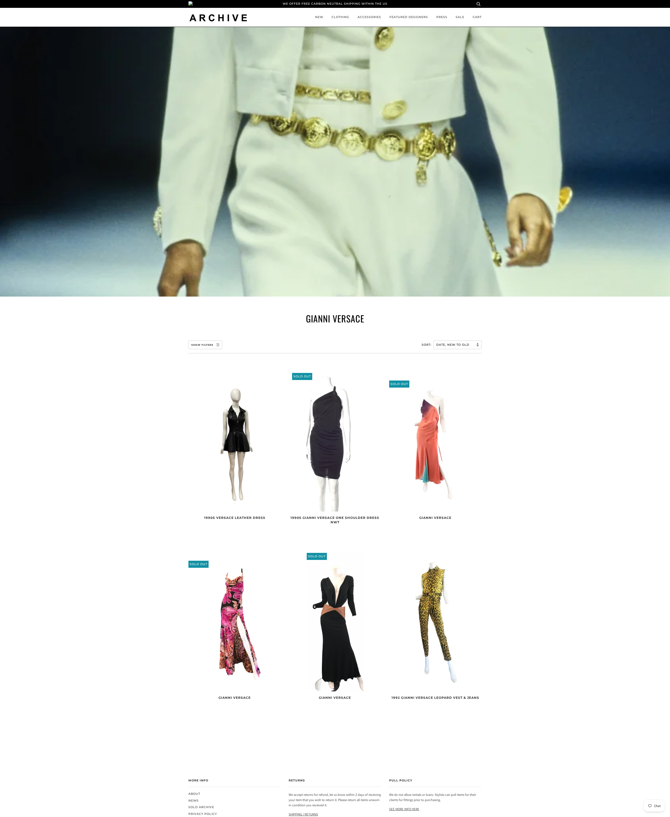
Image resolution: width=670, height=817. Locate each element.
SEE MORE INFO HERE (404, 809)
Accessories (369, 17)
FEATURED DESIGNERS (408, 17)
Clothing (340, 17)
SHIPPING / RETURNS (303, 814)
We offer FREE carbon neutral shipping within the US (335, 3)
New (319, 17)
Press (441, 17)
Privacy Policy (202, 814)
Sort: (427, 345)
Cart (477, 17)
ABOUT (194, 794)
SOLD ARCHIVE (201, 807)
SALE (460, 17)
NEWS (193, 800)
